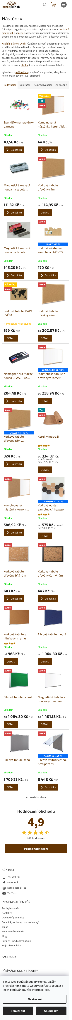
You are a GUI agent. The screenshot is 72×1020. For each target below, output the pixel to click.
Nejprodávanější (43, 85)
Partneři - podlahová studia (16, 941)
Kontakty (7, 913)
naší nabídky (22, 72)
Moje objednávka (11, 945)
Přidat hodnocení (36, 848)
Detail (45, 212)
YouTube (12, 893)
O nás (5, 927)
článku (24, 65)
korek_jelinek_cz (16, 888)
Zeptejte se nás (10, 908)
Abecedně (61, 85)
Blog (4, 936)
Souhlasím (51, 1011)
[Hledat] (44, 4)
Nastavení (35, 999)
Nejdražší (25, 85)
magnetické (8, 33)
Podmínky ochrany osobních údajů (20, 922)
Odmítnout (18, 1011)
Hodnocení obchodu (13, 932)
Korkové (64, 29)
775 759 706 (13, 877)
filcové (21, 33)
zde (47, 990)
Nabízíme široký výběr (14, 44)
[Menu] (63, 4)
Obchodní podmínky (13, 918)
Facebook (12, 882)
